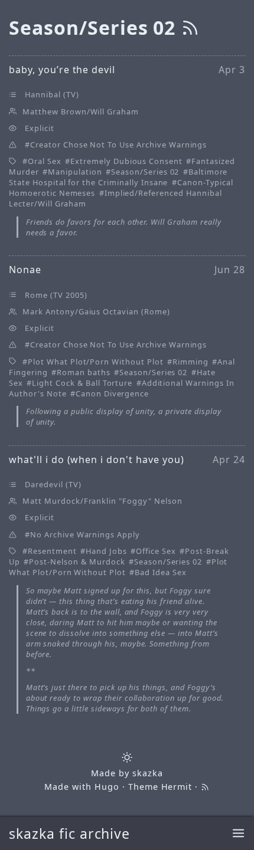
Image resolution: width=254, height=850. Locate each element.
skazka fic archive (69, 833)
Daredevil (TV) (53, 484)
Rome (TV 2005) (56, 295)
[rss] (190, 27)
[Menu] (238, 834)
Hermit (177, 786)
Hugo (107, 786)
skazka (147, 773)
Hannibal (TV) (52, 94)
